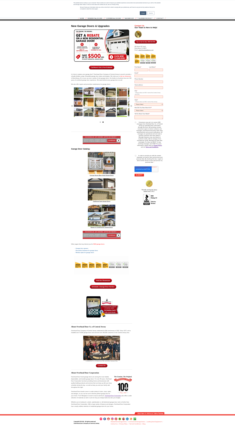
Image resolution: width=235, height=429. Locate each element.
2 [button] (103, 122)
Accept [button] (143, 13)
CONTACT (160, 18)
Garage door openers (82, 248)
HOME (82, 18)
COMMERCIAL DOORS (113, 18)
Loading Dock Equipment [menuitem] (154, 421)
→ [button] (131, 106)
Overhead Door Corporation (113, 395)
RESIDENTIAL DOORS (95, 18)
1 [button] (100, 122)
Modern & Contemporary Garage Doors (102, 227)
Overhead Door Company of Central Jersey (83, 330)
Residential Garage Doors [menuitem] (119, 421)
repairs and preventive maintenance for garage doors (94, 84)
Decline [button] (151, 13)
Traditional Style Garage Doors (101, 201)
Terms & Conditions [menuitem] (135, 424)
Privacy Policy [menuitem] (123, 424)
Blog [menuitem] (144, 424)
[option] (101, 102)
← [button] (72, 106)
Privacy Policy (158, 145)
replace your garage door (85, 74)
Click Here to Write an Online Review (150, 413)
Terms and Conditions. (152, 147)
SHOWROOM (129, 18)
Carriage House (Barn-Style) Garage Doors (102, 175)
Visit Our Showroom (103, 280)
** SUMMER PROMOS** (145, 18)
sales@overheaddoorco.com (145, 50)
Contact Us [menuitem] (114, 424)
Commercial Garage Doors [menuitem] (136, 421)
